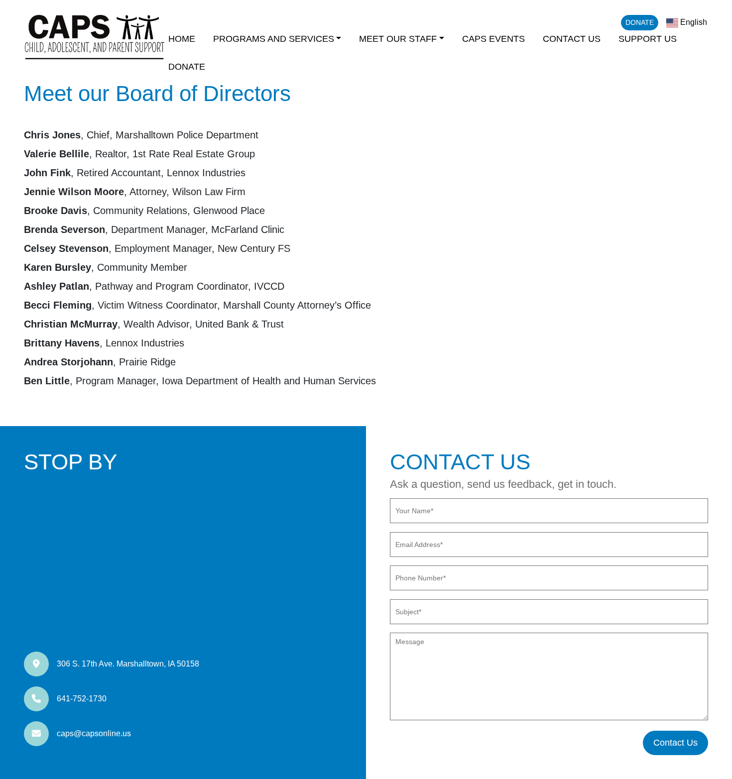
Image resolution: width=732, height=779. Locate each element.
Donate (639, 22)
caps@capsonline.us (94, 733)
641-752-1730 (82, 698)
